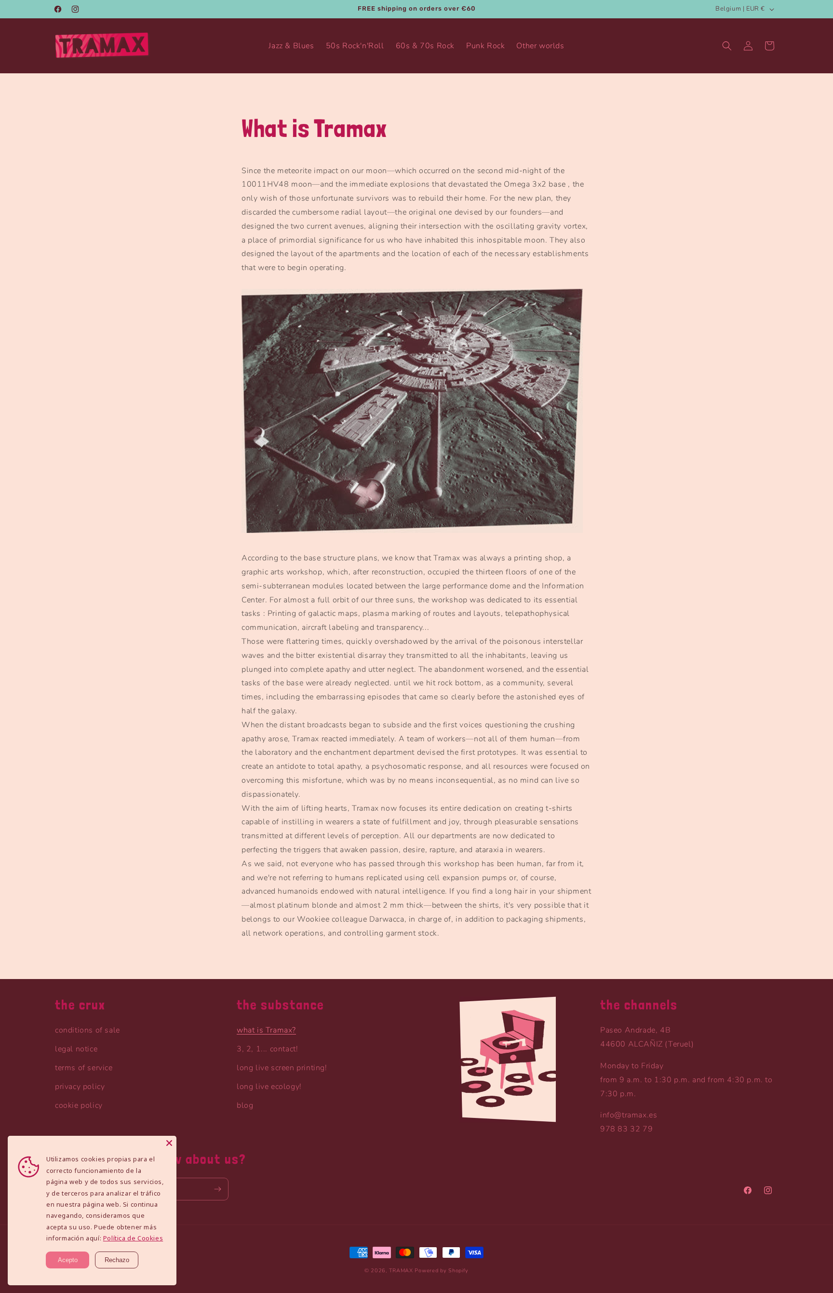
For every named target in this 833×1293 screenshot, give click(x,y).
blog (245, 1105)
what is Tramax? (266, 1030)
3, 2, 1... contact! (267, 1049)
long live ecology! (269, 1086)
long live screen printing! (282, 1067)
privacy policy (80, 1086)
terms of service (84, 1067)
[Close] (169, 1143)
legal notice (76, 1049)
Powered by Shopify (442, 1270)
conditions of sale (87, 1030)
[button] (727, 45)
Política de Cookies (133, 1238)
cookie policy (79, 1105)
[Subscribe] (217, 1189)
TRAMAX (401, 1270)
